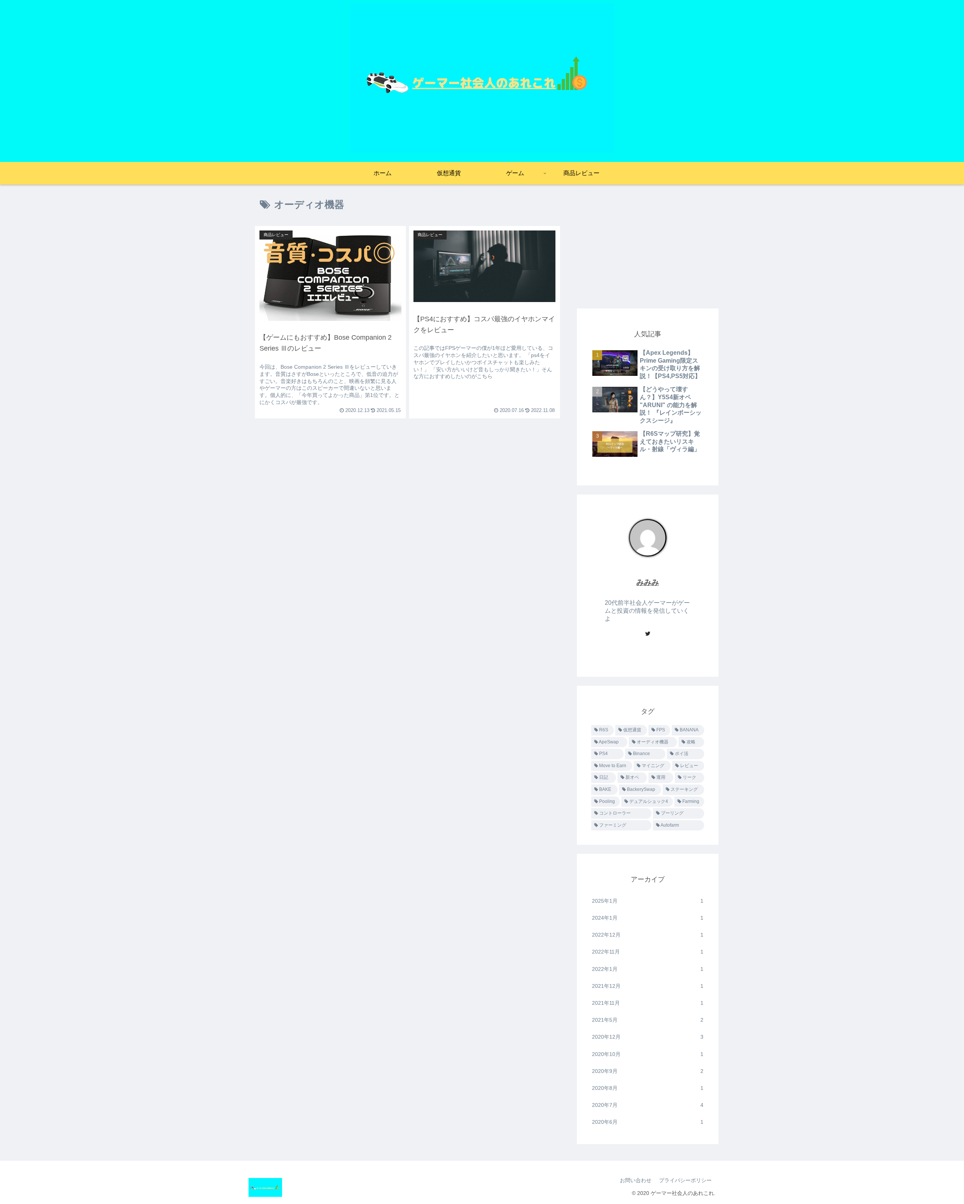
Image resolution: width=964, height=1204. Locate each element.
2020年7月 (647, 1105)
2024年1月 (647, 918)
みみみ (647, 582)
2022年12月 (647, 935)
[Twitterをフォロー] (647, 634)
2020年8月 (647, 1088)
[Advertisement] (647, 246)
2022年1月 (647, 969)
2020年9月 (647, 1071)
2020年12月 (647, 1037)
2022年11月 (647, 952)
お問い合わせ (635, 1180)
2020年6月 (647, 1122)
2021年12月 (647, 986)
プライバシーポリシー (685, 1180)
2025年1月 (647, 901)
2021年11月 (647, 1003)
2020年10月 (647, 1054)
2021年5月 (647, 1020)
